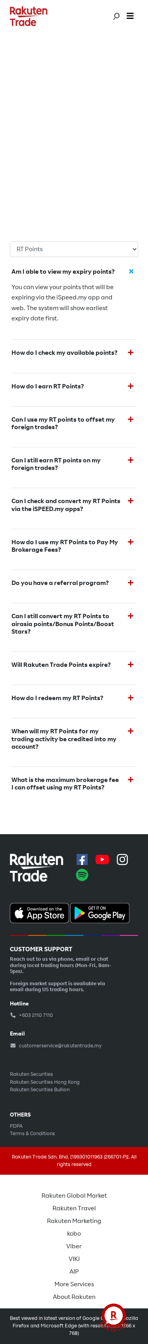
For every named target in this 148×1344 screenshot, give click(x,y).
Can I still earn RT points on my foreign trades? (56, 464)
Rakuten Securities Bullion (39, 1090)
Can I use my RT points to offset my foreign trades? (63, 423)
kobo (74, 1234)
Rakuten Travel (74, 1208)
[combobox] (115, 16)
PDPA (16, 1126)
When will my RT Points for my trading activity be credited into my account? (63, 739)
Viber (74, 1246)
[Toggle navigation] (130, 16)
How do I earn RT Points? (47, 386)
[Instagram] (122, 859)
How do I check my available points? (64, 353)
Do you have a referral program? (60, 583)
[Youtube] (102, 859)
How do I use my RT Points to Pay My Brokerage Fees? (64, 546)
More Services (74, 1284)
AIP (74, 1272)
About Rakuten (74, 1297)
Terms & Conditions (32, 1133)
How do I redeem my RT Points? (58, 698)
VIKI (74, 1259)
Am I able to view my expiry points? (63, 272)
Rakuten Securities (31, 1074)
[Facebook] (82, 859)
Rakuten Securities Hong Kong (45, 1082)
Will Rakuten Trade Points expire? (61, 665)
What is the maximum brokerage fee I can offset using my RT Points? (65, 783)
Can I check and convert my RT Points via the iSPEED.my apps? (65, 505)
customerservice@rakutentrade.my (60, 1046)
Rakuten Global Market (74, 1196)
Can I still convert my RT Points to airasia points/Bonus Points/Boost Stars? (62, 624)
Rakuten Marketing (74, 1221)
